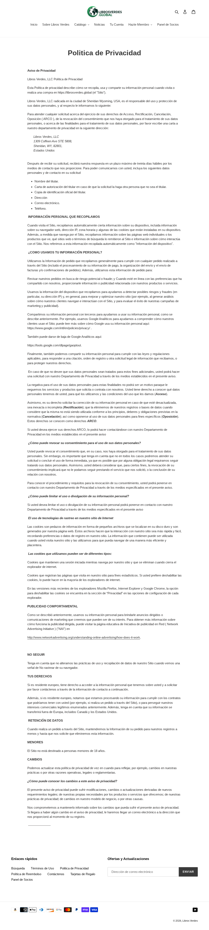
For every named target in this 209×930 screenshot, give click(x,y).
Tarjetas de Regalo (82, 874)
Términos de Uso (42, 868)
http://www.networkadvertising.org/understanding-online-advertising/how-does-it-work (83, 637)
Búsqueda (18, 868)
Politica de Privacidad (74, 868)
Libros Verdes (190, 920)
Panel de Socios (22, 879)
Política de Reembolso (26, 874)
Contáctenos (55, 874)
